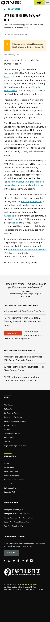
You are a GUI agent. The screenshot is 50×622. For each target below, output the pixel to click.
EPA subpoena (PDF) (31, 201)
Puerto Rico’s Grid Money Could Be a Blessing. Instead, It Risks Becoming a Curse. (22, 321)
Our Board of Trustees (12, 413)
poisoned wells (15, 181)
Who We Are (8, 405)
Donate (6, 463)
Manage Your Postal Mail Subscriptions (18, 518)
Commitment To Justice (13, 417)
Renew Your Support (11, 475)
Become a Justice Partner (14, 480)
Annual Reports (10, 425)
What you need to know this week (19, 351)
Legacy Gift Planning (12, 484)
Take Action (12, 333)
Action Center (9, 467)
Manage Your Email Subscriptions (16, 513)
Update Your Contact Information (16, 522)
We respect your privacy (31, 584)
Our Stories (14, 9)
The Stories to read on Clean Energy (21, 305)
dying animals (18, 185)
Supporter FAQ (9, 492)
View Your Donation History (14, 526)
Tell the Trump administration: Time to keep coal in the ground (24, 335)
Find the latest (18, 47)
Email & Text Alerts (11, 471)
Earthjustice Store (11, 488)
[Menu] (47, 2)
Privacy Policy (9, 437)
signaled (15, 222)
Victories (7, 429)
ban (26, 198)
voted (6, 76)
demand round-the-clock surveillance (27, 249)
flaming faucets (31, 181)
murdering (9, 215)
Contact (7, 441)
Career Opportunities (12, 433)
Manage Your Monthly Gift (13, 509)
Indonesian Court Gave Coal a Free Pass (24, 311)
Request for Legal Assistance (15, 446)
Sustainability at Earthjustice (15, 421)
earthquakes (36, 185)
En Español (8, 409)
